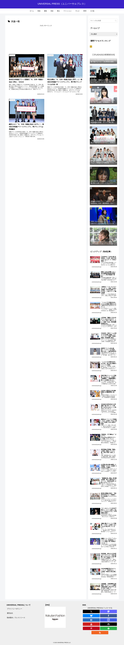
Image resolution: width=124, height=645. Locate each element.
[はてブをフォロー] (91, 620)
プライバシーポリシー (14, 609)
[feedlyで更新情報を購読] (108, 628)
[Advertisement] (27, 39)
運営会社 (10, 613)
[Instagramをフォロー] (108, 620)
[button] (115, 21)
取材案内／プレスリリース (16, 617)
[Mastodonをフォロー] (108, 611)
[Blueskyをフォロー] (91, 615)
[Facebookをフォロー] (108, 615)
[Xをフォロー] (91, 611)
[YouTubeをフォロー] (91, 624)
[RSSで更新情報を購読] (99, 632)
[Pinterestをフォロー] (91, 628)
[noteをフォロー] (108, 624)
